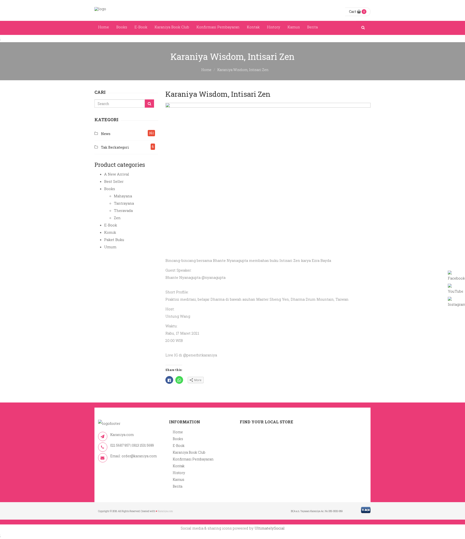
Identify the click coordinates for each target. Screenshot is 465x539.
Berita (312, 26)
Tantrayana (124, 203)
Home (103, 26)
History (273, 26)
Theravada (123, 210)
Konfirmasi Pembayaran (218, 26)
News (105, 133)
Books (121, 26)
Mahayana (123, 195)
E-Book (140, 26)
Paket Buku (114, 239)
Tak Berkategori (115, 147)
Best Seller (114, 181)
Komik (110, 232)
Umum (110, 246)
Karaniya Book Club (172, 26)
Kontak (253, 26)
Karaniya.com (165, 511)
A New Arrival (116, 174)
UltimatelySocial (270, 528)
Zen (117, 217)
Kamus (293, 26)
